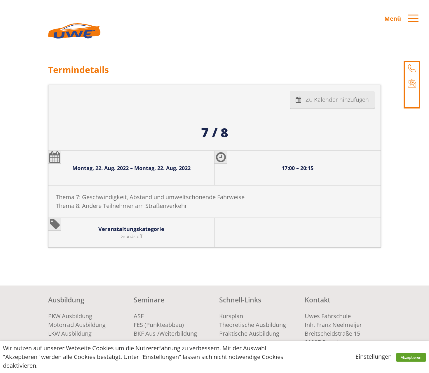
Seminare (149, 299)
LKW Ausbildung (70, 333)
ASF (139, 316)
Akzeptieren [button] (411, 357)
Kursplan (231, 316)
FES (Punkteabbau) (159, 325)
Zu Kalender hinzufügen (337, 100)
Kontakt (317, 299)
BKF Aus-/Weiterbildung (165, 333)
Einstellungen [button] (373, 356)
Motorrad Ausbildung (77, 325)
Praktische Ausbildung (249, 333)
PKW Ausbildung (70, 316)
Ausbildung (66, 299)
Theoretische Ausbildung (252, 325)
